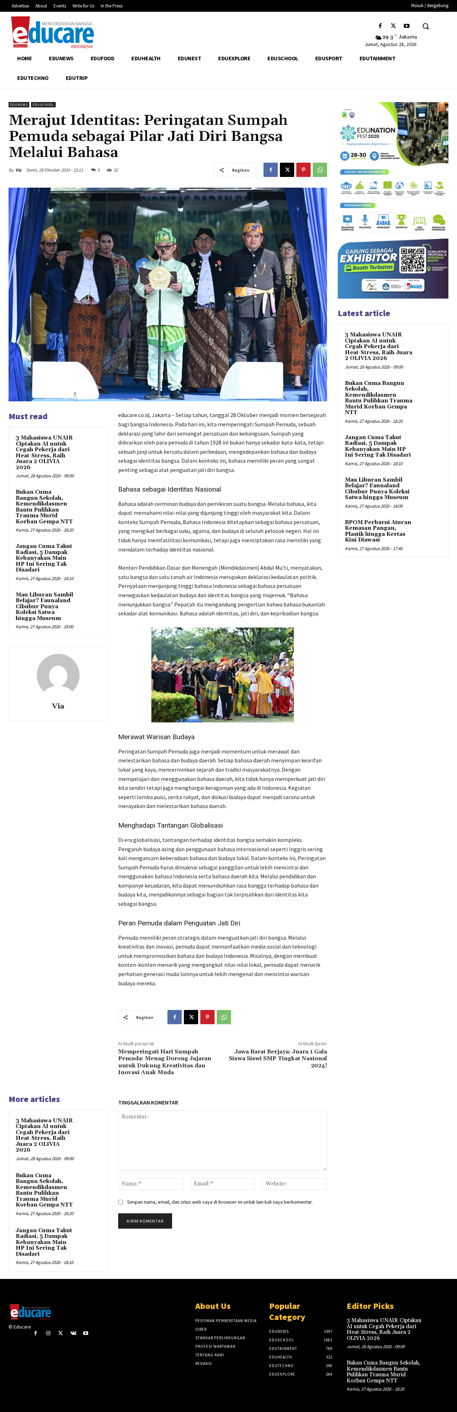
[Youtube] (407, 26)
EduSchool (43, 104)
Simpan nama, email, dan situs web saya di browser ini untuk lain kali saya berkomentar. (220, 1202)
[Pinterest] (303, 170)
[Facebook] (380, 26)
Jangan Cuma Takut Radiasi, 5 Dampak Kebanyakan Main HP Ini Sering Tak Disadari (44, 558)
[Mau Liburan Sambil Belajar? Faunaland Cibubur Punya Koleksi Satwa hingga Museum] (90, 602)
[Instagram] (48, 1333)
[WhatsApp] (320, 170)
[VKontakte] (73, 1333)
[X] (393, 26)
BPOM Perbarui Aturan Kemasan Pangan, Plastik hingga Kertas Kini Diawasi (378, 531)
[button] (425, 26)
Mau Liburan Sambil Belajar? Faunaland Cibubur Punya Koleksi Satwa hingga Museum (44, 606)
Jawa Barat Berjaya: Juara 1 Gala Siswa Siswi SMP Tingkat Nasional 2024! (278, 1058)
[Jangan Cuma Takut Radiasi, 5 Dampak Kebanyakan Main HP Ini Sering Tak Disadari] (90, 553)
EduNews (19, 104)
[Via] (58, 675)
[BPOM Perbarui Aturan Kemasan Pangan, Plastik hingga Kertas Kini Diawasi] (428, 530)
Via (18, 170)
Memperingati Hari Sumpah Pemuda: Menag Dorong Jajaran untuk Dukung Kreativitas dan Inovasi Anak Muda (164, 1062)
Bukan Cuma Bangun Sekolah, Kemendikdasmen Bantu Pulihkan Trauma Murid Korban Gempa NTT (44, 507)
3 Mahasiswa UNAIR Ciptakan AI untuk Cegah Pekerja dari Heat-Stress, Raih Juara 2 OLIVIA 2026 (44, 453)
